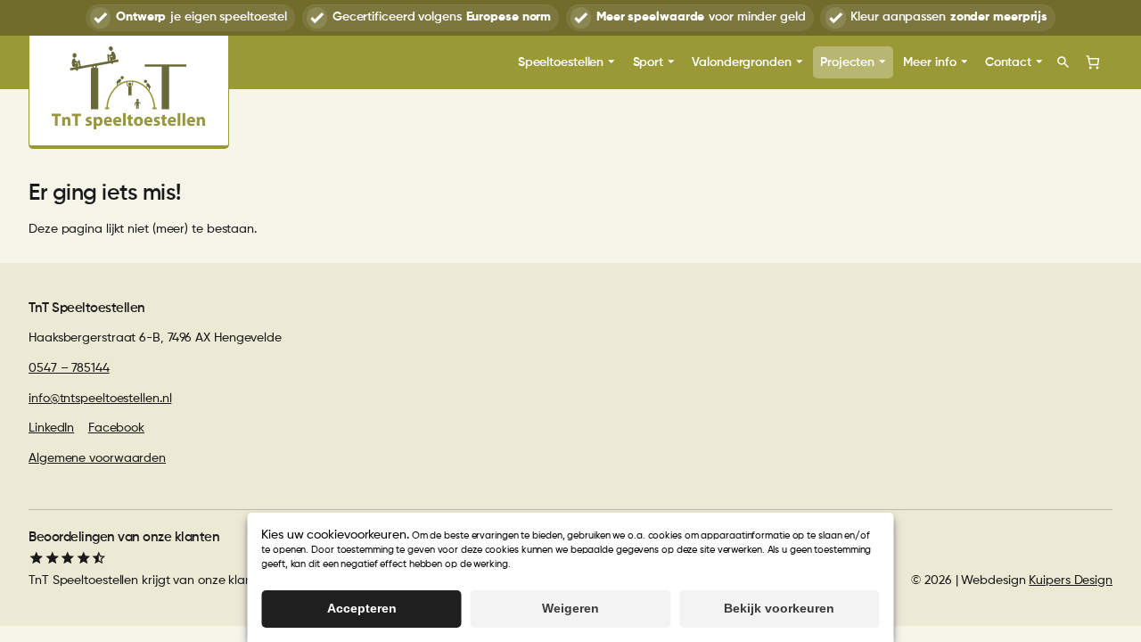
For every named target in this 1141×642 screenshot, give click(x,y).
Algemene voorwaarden (97, 458)
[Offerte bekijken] (1092, 62)
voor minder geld (701, 17)
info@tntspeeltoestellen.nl (100, 398)
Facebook (116, 428)
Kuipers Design (1070, 580)
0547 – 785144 (69, 368)
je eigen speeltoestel (201, 17)
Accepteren (362, 608)
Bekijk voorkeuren (779, 608)
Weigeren (570, 608)
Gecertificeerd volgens (441, 17)
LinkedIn (51, 428)
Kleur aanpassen (948, 17)
